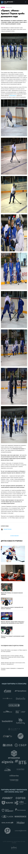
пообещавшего (12, 95)
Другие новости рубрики (11, 541)
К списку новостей (14, 535)
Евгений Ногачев (7, 529)
